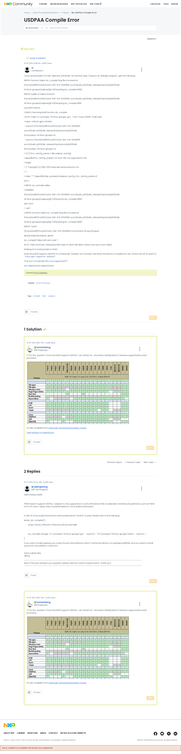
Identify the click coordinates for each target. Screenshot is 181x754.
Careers (21, 733)
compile (36, 296)
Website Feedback (68, 740)
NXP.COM (94, 4)
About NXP (9, 733)
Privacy (6, 740)
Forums (43, 4)
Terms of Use (15, 740)
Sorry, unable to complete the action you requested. (27, 748)
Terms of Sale (26, 740)
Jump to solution (37, 58)
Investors (32, 733)
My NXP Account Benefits (73, 733)
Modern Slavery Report (41, 740)
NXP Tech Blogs (79, 4)
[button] (142, 70)
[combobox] (100, 28)
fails (44, 296)
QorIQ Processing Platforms (45, 12)
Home (27, 12)
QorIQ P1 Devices (43, 283)
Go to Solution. (40, 272)
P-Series (65, 12)
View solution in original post (40, 432)
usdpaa (51, 296)
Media (43, 733)
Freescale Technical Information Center (67, 428)
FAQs (166, 4)
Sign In (174, 4)
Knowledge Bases (59, 4)
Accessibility (55, 740)
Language (155, 4)
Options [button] (151, 38)
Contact (53, 733)
